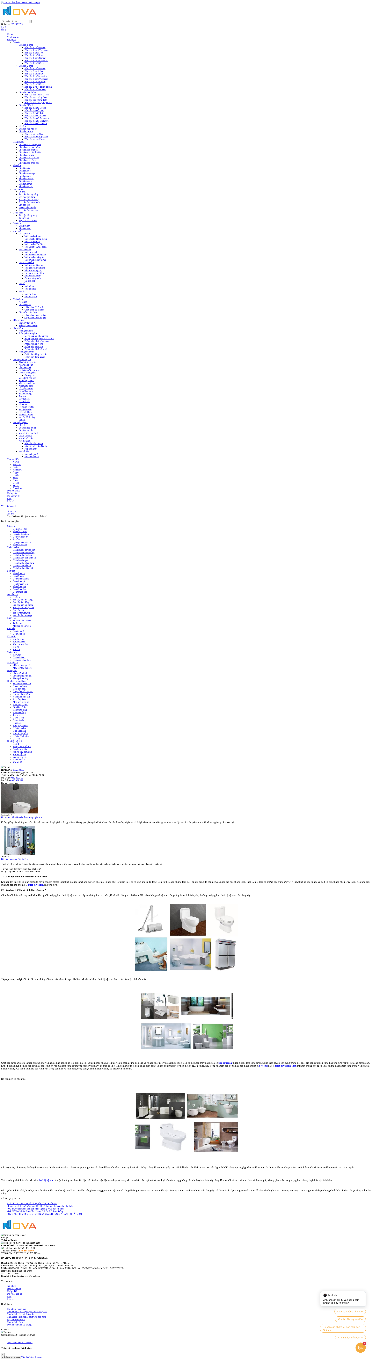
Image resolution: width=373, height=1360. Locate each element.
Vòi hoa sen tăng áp (33, 265)
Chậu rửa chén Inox (28, 312)
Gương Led (29, 375)
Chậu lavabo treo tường (29, 147)
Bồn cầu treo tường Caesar (36, 94)
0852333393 (18, 770)
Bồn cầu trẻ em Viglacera (36, 136)
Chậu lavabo (18, 142)
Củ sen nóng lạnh (32, 278)
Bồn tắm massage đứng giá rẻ (14, 859)
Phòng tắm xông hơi (28, 333)
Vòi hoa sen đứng (32, 275)
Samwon (17, 464)
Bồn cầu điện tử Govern (35, 123)
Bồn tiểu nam (25, 228)
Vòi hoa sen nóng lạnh (34, 267)
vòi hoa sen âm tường (34, 273)
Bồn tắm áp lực (26, 186)
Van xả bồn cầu (26, 438)
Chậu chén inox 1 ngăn (35, 315)
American (17, 488)
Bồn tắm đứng (25, 184)
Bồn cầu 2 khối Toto (33, 71)
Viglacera (17, 469)
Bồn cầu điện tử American (36, 118)
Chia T (22, 425)
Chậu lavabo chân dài (29, 163)
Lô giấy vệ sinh (26, 388)
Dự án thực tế (13, 496)
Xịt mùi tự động (26, 386)
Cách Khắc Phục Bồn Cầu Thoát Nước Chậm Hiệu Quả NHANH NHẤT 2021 (44, 1214)
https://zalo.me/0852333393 (19, 1342)
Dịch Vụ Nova (14, 1288)
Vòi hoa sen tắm (26, 262)
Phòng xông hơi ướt (33, 346)
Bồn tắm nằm (25, 168)
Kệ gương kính (26, 391)
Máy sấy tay (18, 320)
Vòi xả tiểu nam (31, 456)
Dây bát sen (24, 399)
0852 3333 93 (16, 777)
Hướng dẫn (12, 493)
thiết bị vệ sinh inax (286, 1065)
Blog (9, 498)
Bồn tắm (17, 165)
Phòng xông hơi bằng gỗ (35, 349)
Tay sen (22, 396)
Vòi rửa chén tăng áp (34, 257)
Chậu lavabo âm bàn (28, 149)
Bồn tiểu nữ (24, 226)
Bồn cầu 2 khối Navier (34, 68)
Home (10, 34)
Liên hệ (10, 501)
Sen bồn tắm (24, 205)
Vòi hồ (22, 283)
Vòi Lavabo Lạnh (32, 236)
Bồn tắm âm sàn (26, 178)
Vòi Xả (22, 291)
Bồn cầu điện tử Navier (35, 115)
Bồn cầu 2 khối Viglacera (36, 79)
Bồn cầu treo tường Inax (35, 97)
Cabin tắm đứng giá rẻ (34, 357)
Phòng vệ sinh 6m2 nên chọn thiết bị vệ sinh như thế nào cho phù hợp (40, 1206)
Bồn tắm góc (24, 170)
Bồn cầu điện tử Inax (34, 110)
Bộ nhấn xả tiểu (26, 430)
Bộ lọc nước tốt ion (27, 427)
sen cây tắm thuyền (27, 207)
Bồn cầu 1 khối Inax (33, 55)
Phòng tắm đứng (26, 351)
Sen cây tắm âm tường (29, 199)
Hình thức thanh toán (17, 1309)
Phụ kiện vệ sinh (20, 422)
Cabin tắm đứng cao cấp (35, 354)
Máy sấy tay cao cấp (28, 325)
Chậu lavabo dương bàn (30, 144)
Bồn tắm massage (27, 173)
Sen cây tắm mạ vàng (28, 194)
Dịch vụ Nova (13, 490)
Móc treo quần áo (27, 383)
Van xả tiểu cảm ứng (28, 433)
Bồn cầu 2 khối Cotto (34, 84)
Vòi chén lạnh (30, 252)
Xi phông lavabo (26, 380)
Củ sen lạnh (29, 281)
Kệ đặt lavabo (25, 409)
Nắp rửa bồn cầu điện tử (35, 446)
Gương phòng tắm (27, 372)
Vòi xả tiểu (24, 451)
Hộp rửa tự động (26, 414)
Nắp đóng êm (30, 448)
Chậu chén (18, 299)
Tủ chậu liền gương (28, 215)
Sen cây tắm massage (28, 210)
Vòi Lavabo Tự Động (34, 244)
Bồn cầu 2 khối (26, 66)
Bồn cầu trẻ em (26, 131)
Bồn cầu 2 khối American (36, 76)
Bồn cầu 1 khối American (36, 60)
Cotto (15, 467)
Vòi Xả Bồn (30, 294)
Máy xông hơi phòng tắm (36, 336)
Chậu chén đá (25, 304)
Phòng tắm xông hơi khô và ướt (39, 338)
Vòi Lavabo (24, 233)
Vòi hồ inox (30, 286)
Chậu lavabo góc (26, 155)
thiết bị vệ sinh (36, 884)
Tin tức (10, 513)
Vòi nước (17, 231)
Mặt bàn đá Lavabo (28, 220)
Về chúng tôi (13, 37)
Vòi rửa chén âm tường (35, 260)
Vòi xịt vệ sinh (25, 435)
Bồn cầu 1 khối (26, 45)
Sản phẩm (11, 39)
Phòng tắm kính (26, 330)
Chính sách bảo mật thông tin (20, 1314)
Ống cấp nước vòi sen (29, 370)
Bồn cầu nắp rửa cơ (28, 128)
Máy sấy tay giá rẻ (27, 323)
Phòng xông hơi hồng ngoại (37, 341)
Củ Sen (22, 191)
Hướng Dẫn (12, 1291)
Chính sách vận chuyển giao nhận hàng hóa (27, 1311)
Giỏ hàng (3, 28)
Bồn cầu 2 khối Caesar (34, 81)
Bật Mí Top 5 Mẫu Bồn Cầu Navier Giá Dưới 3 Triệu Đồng (35, 1211)
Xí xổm (22, 126)
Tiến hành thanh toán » (32, 1357)
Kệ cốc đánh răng (27, 417)
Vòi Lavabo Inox (32, 241)
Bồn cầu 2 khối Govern (35, 89)
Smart (15, 477)
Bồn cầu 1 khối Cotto (34, 63)
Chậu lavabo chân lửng (29, 157)
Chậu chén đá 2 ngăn (34, 307)
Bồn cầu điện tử (26, 105)
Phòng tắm (18, 328)
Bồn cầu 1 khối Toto (33, 52)
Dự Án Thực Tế (14, 1294)
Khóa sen (23, 404)
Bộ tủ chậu (18, 212)
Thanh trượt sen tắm (28, 362)
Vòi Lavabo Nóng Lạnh (35, 239)
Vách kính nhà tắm (27, 378)
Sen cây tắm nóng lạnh (29, 202)
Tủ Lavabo (24, 218)
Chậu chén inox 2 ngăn (35, 317)
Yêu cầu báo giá (8, 506)
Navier (16, 462)
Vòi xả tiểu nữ (31, 454)
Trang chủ (11, 511)
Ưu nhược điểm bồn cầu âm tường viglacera (21, 817)
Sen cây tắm (18, 189)
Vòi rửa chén (25, 249)
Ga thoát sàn (24, 401)
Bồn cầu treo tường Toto (35, 100)
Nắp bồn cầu (24, 441)
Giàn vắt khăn (25, 412)
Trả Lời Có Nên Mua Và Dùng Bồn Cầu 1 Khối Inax (32, 1203)
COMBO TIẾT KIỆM (29, 2)
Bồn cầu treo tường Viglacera (38, 102)
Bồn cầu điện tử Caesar (35, 108)
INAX (16, 475)
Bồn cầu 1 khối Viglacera (36, 50)
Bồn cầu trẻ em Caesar (34, 139)
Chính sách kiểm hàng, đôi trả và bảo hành (26, 1317)
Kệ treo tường (25, 393)
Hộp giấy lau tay (26, 406)
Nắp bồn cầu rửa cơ (33, 443)
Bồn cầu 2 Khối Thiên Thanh (38, 87)
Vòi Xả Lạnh (30, 296)
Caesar (16, 483)
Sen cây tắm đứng (27, 197)
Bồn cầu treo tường (27, 92)
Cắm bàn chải (25, 367)
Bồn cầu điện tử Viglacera (36, 121)
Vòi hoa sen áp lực (33, 270)
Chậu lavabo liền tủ (28, 160)
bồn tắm (263, 1065)
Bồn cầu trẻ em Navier (34, 134)
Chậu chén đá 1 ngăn (34, 309)
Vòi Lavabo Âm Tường (35, 247)
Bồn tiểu (17, 223)
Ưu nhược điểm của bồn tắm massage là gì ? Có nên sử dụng (35, 1208)
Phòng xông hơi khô (33, 344)
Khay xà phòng (26, 365)
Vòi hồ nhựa (30, 288)
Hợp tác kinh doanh (16, 1319)
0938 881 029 (16, 780)
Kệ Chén (23, 302)
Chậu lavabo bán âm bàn (30, 152)
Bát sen (22, 420)
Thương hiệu (13, 459)
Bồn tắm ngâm (25, 181)
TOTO (16, 485)
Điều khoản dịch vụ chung (19, 1324)
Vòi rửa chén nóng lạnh (35, 254)
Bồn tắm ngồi (25, 176)
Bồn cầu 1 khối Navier (34, 47)
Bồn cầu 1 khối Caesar (34, 58)
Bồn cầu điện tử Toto (34, 113)
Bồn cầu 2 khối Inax (33, 73)
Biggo (16, 472)
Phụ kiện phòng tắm (22, 359)
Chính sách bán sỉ (15, 1322)
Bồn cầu (17, 42)
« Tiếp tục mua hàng (11, 1357)
